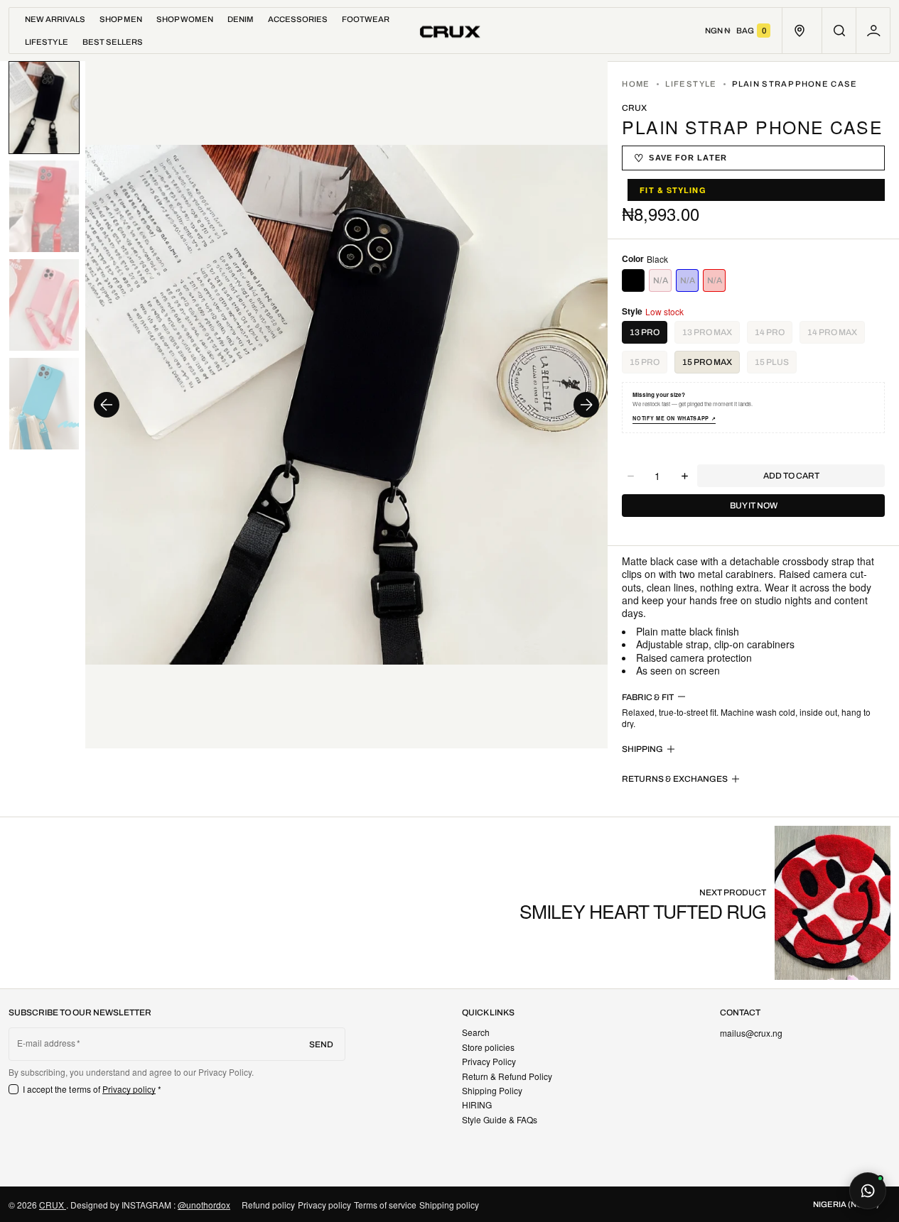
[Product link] (705, 903)
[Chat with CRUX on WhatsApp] (867, 1190)
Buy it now (753, 506)
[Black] (633, 280)
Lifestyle (690, 84)
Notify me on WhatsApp (674, 418)
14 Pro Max (836, 335)
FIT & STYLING (673, 190)
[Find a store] (799, 30)
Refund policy (268, 1205)
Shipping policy (449, 1205)
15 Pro (648, 365)
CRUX (52, 1205)
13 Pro (645, 332)
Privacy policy (129, 1089)
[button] (839, 30)
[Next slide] (586, 405)
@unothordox (204, 1205)
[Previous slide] (106, 405)
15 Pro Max (707, 362)
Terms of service (385, 1205)
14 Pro (773, 335)
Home (636, 84)
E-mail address (46, 1043)
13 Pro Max (711, 335)
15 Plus (776, 365)
